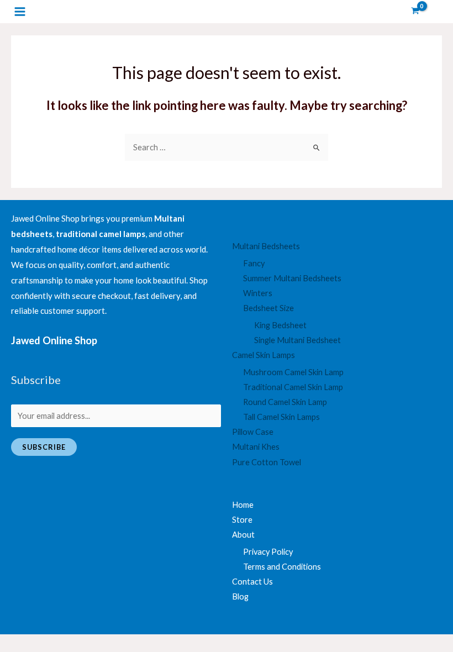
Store (242, 519)
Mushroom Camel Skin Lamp (293, 372)
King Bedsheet (280, 325)
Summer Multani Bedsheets (292, 278)
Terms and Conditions (282, 566)
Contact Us (252, 581)
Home (243, 504)
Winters (257, 293)
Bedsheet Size (268, 308)
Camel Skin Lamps (263, 355)
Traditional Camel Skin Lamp (293, 387)
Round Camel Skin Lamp (285, 402)
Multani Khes (256, 446)
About (243, 534)
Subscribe (44, 447)
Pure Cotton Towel (266, 462)
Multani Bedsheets (266, 246)
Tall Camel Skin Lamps (281, 417)
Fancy (254, 263)
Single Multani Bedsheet (297, 340)
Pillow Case (252, 432)
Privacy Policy (268, 551)
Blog (240, 596)
